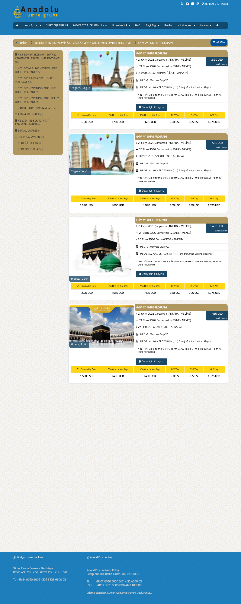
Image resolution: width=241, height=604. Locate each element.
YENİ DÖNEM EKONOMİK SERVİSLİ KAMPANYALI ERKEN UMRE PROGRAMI (82, 43)
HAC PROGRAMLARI (30, 137)
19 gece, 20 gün (80, 88)
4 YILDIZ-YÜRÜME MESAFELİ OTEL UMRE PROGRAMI (36, 70)
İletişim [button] (204, 25)
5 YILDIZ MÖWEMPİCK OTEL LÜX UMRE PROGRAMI (35, 90)
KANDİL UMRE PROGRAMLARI (36, 108)
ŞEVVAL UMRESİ (28, 130)
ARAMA (220, 42)
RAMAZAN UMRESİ (30, 114)
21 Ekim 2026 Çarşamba (164, 60)
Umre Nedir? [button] (120, 25)
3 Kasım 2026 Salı (161, 156)
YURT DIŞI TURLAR (57, 25)
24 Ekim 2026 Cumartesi (165, 66)
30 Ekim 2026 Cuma (161, 239)
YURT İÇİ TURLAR (29, 143)
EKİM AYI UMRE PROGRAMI (155, 43)
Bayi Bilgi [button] (151, 25)
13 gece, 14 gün (80, 171)
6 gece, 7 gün (79, 344)
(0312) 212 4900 (216, 4)
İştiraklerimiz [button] (185, 25)
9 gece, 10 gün (79, 279)
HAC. (138, 25)
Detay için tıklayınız (152, 107)
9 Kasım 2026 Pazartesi (163, 73)
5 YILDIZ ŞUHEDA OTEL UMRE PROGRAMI (34, 80)
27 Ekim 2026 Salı (160, 327)
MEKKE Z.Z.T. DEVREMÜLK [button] (89, 25)
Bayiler (168, 25)
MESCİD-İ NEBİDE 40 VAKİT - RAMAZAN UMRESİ (33, 122)
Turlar (23, 43)
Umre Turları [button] (31, 25)
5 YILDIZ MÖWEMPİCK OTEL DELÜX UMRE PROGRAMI (37, 100)
